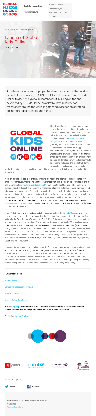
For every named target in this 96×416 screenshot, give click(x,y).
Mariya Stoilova (22, 316)
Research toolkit (12, 293)
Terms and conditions (15, 407)
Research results (31, 12)
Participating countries (58, 12)
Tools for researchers (33, 6)
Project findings (11, 280)
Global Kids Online (11, 30)
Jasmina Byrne (76, 141)
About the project (55, 9)
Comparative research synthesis (19, 287)
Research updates (56, 5)
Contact (52, 16)
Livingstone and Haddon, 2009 (33, 185)
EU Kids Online (69, 213)
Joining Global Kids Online (16, 300)
